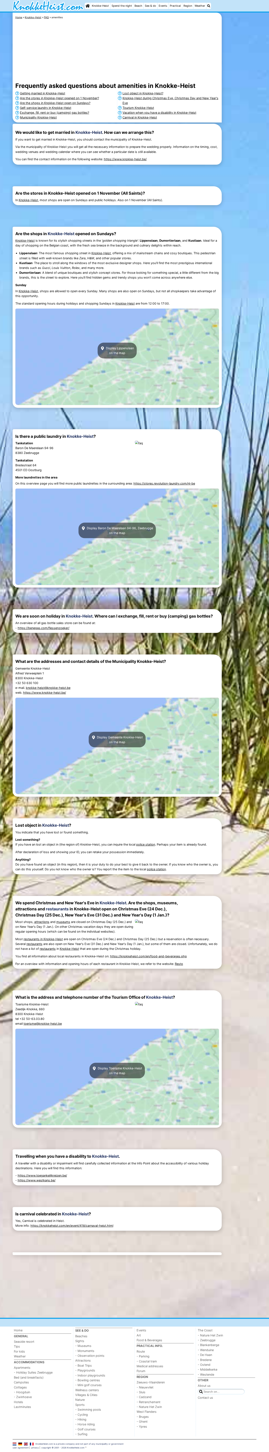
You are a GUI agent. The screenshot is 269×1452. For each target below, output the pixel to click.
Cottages (20, 1387)
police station (145, 844)
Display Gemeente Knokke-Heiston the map (119, 739)
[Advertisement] (239, 109)
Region (187, 5)
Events (163, 5)
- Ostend (204, 1364)
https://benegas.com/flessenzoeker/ (43, 628)
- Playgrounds (85, 1370)
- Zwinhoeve (23, 1397)
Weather (200, 5)
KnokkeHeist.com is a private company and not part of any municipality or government (80, 1444)
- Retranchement (148, 1402)
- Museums (83, 1346)
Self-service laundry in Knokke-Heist (45, 107)
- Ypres (142, 1426)
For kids (19, 1351)
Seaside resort (24, 1341)
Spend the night (122, 5)
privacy (35, 1447)
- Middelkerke (207, 1369)
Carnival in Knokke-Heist (140, 117)
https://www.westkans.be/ (36, 1180)
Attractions (83, 1360)
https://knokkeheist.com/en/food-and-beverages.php (148, 956)
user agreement (21, 1447)
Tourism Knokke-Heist (138, 107)
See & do (150, 5)
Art (139, 1335)
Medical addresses (150, 1366)
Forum (141, 1371)
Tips (17, 1346)
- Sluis (141, 1392)
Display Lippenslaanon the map (119, 350)
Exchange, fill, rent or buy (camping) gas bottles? (54, 112)
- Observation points (89, 1355)
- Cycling (81, 1414)
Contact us (205, 1397)
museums (63, 922)
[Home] (88, 6)
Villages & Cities (86, 1395)
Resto (179, 964)
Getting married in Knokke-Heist (42, 93)
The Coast (205, 1330)
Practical (175, 5)
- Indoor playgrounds (90, 1375)
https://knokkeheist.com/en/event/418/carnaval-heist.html (71, 1225)
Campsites (21, 1382)
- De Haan (205, 1355)
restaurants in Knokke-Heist (43, 939)
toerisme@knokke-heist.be (43, 1023)
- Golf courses (85, 1429)
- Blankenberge (208, 1345)
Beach (138, 5)
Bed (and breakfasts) (29, 1377)
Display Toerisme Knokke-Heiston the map (119, 1070)
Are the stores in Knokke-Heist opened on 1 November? (59, 98)
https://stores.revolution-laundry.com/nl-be (164, 483)
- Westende (206, 1374)
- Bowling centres (87, 1380)
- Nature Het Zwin (149, 1407)
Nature (80, 1399)
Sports (80, 1404)
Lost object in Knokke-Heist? (143, 93)
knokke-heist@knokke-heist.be (48, 688)
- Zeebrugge (206, 1340)
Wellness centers (87, 1390)
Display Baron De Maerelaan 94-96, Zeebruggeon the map (119, 530)
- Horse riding (85, 1424)
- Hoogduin (22, 1392)
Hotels (18, 1402)
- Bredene (205, 1360)
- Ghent (142, 1421)
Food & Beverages (149, 1340)
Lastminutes (22, 1407)
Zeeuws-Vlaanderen (151, 1382)
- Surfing (81, 1434)
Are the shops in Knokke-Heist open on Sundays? (55, 103)
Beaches (81, 1336)
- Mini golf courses (88, 1385)
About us (204, 1385)
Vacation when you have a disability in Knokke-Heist (159, 112)
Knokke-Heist (100, 5)
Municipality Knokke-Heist (38, 117)
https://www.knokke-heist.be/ (125, 159)
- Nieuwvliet (145, 1387)
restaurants (57, 908)
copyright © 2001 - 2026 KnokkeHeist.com (62, 1447)
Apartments (22, 1367)
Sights (79, 1341)
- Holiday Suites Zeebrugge (33, 1372)
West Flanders (147, 1411)
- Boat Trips (83, 1365)
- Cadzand (144, 1397)
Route (141, 1351)
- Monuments (84, 1351)
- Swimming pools (88, 1409)
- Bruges (143, 1416)
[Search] (208, 6)
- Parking (143, 1356)
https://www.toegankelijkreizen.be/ (42, 1175)
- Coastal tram (147, 1361)
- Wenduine (206, 1350)
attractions (41, 922)
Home (18, 1330)
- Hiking (80, 1419)
